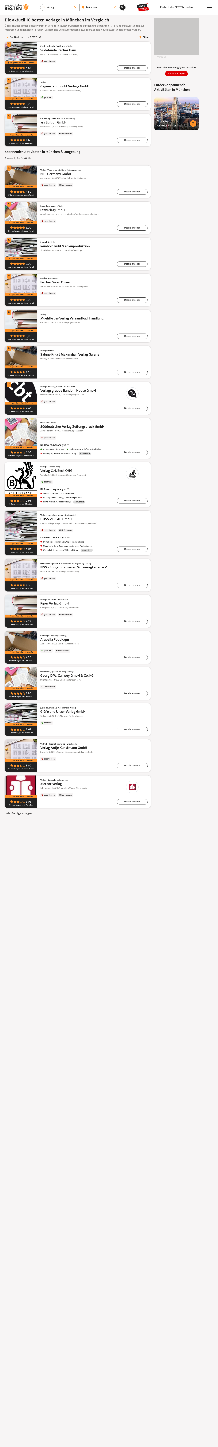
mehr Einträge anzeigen (18, 813)
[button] (132, 68)
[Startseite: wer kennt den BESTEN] (17, 7)
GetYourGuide (24, 158)
